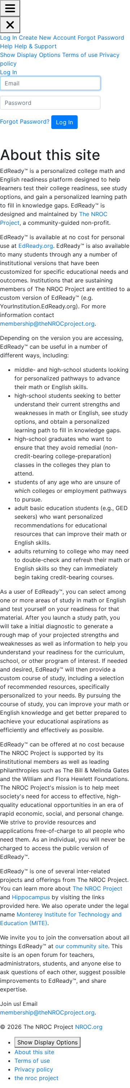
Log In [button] (8, 72)
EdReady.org (35, 245)
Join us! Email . (48, 1008)
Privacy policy (33, 1069)
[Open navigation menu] (10, 8)
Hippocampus (31, 897)
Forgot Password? (24, 121)
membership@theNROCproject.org (47, 323)
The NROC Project (97, 888)
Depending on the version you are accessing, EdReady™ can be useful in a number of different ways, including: (61, 346)
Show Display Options (47, 1042)
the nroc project (36, 1078)
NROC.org (89, 1026)
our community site (81, 946)
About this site (50, 155)
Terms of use (32, 1060)
